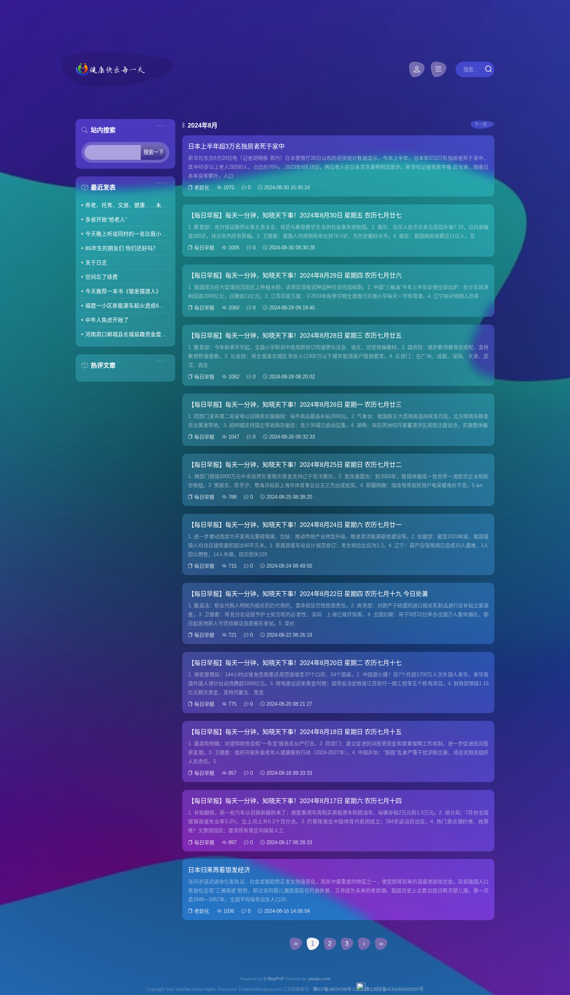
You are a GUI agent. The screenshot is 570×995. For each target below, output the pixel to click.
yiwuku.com (319, 978)
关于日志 (96, 263)
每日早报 (204, 247)
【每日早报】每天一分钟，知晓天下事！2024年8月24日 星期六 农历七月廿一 (295, 525)
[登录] (417, 69)
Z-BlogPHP (273, 978)
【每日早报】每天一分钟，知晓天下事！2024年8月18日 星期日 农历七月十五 (295, 732)
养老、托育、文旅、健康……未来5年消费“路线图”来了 (127, 205)
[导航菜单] (438, 69)
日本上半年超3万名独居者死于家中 (236, 146)
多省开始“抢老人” (106, 220)
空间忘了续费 (101, 277)
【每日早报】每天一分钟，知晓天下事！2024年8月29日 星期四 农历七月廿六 (295, 275)
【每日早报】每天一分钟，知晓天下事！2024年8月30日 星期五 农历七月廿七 (295, 215)
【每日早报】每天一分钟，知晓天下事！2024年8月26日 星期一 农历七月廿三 (295, 404)
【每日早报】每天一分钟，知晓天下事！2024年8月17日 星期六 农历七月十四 (295, 801)
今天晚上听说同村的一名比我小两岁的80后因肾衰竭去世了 (127, 234)
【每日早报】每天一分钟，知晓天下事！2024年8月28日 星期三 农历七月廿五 (295, 335)
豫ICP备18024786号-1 (334, 989)
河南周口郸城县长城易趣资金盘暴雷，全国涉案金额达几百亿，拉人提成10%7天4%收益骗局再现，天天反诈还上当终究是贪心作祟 (127, 334)
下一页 (480, 124)
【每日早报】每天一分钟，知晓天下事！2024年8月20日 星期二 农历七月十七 (295, 663)
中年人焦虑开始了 (107, 320)
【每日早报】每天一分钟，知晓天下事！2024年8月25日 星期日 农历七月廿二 (295, 464)
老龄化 (201, 187)
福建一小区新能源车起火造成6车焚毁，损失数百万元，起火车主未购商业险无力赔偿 (127, 306)
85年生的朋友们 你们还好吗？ (121, 248)
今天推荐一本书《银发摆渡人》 (123, 291)
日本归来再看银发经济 (219, 870)
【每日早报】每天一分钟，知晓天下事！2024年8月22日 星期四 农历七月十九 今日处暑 (308, 594)
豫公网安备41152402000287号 (394, 989)
